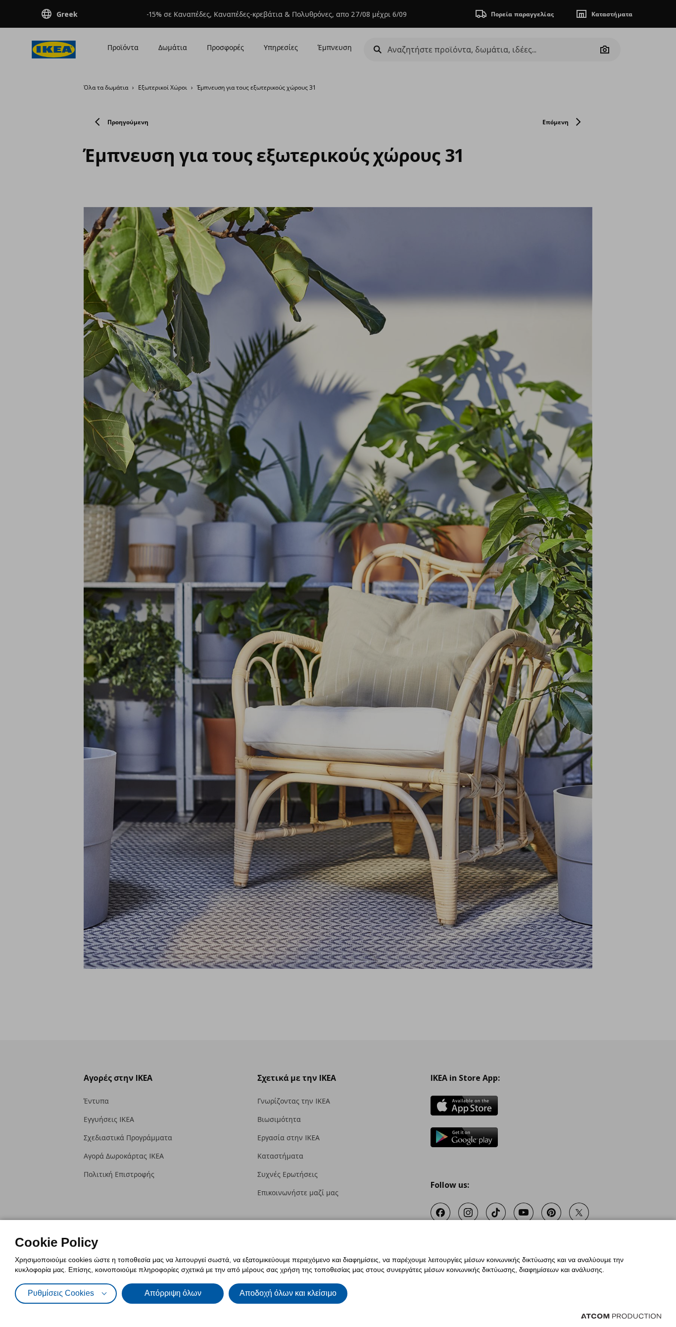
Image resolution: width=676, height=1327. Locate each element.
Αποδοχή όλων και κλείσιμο (288, 1293)
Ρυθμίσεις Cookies (61, 1293)
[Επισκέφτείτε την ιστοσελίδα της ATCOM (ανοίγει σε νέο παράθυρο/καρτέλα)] (621, 1316)
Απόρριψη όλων (173, 1293)
